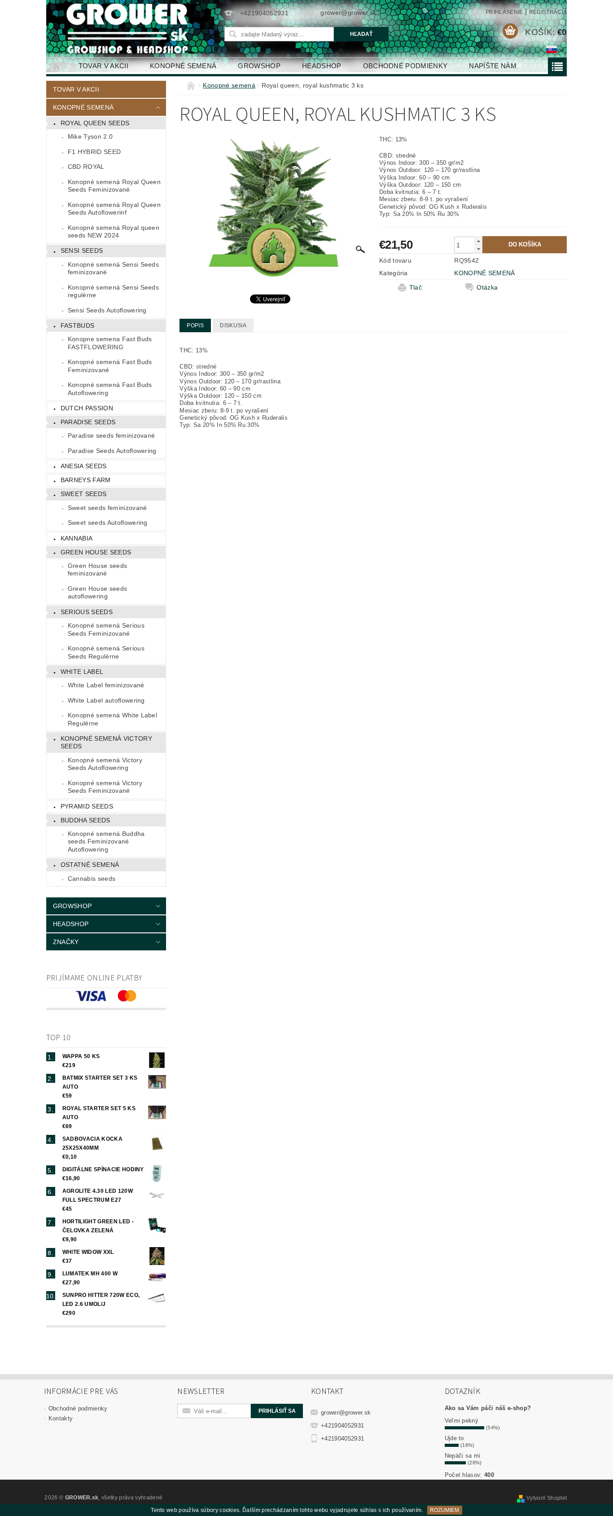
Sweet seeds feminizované (107, 507)
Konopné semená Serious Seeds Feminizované (106, 629)
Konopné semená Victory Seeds (106, 742)
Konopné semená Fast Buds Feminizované (110, 366)
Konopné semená (183, 66)
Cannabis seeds (91, 878)
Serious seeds (87, 611)
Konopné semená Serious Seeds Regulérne (106, 652)
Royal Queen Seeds (95, 123)
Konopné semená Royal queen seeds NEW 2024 (113, 231)
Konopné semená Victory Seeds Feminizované (105, 787)
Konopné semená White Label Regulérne (112, 719)
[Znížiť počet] (478, 249)
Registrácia (548, 12)
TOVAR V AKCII (103, 66)
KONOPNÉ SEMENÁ (484, 273)
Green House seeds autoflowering (97, 592)
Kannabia (77, 538)
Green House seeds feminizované (97, 569)
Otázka (487, 287)
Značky (66, 941)
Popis (195, 325)
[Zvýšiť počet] (478, 241)
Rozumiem (444, 1510)
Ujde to (454, 1438)
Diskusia (233, 325)
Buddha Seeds (85, 820)
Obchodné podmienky (405, 66)
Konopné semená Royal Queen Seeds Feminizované (114, 185)
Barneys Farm (86, 479)
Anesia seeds (84, 466)
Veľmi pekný (462, 1420)
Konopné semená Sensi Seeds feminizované (113, 268)
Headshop (322, 66)
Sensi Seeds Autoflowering (107, 310)
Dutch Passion (87, 408)
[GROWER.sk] (131, 28)
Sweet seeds (84, 493)
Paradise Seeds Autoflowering (112, 450)
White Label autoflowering (106, 700)
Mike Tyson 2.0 (90, 136)
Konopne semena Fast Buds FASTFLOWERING (110, 343)
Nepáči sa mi (463, 1455)
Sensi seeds (82, 250)
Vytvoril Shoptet (546, 1498)
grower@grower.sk (346, 1412)
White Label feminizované (106, 685)
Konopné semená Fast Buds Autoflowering (110, 388)
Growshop (259, 66)
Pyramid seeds (87, 806)
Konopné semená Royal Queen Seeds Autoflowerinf (114, 208)
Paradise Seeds (88, 422)
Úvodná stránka (57, 66)
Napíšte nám (493, 66)
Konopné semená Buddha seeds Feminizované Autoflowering (106, 841)
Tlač (415, 287)
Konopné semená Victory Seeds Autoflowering (105, 764)
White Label (82, 671)
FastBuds (78, 325)
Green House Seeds (96, 552)
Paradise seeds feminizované (111, 435)
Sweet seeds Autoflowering (108, 522)
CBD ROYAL (86, 166)
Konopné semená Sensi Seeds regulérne (113, 291)
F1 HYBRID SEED (94, 151)
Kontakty (60, 1418)
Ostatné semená (90, 864)
